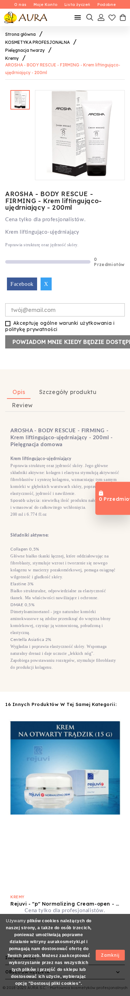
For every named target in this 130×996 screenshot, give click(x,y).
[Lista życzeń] (112, 17)
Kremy (17, 896)
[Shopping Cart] (123, 17)
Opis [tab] (18, 391)
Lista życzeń (77, 4)
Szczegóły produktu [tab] (68, 391)
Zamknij (110, 955)
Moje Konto (46, 4)
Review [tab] (22, 405)
